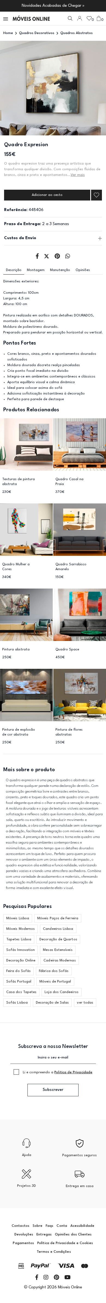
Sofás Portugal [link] (18, 981)
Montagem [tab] (36, 270)
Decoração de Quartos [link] (58, 939)
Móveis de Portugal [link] (55, 981)
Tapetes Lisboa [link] (18, 939)
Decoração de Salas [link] (52, 1002)
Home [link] (8, 33)
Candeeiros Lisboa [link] (58, 929)
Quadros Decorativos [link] (36, 33)
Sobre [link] (37, 1226)
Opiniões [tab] (83, 270)
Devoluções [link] (23, 1234)
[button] (6, 18)
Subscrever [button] (53, 1090)
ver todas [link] (85, 1002)
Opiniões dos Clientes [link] (73, 1234)
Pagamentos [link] (23, 1243)
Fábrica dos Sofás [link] (53, 971)
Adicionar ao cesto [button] (47, 195)
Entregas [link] (44, 1234)
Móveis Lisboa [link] (17, 918)
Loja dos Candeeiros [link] (62, 992)
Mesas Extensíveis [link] (57, 950)
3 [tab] (63, 128)
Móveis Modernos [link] (20, 929)
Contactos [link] (20, 1226)
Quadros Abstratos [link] (76, 33)
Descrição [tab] (13, 270)
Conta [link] (62, 1226)
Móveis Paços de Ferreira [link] (57, 918)
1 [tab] (43, 128)
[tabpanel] (53, 88)
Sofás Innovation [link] (20, 950)
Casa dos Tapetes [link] (21, 992)
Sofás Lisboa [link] (17, 1002)
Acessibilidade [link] (82, 1226)
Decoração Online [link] (20, 960)
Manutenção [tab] (60, 270)
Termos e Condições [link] (54, 1252)
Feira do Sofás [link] (18, 971)
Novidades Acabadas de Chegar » (53, 6)
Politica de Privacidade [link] (73, 1072)
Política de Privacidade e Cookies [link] (65, 1243)
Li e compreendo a (57, 1072)
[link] (31, 18)
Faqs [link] (49, 1226)
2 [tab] (53, 128)
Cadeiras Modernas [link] (59, 960)
